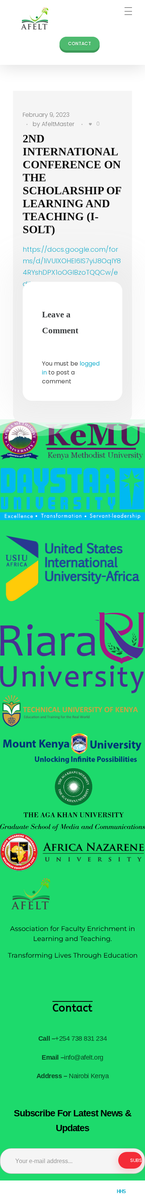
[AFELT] (31, 18)
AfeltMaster (58, 124)
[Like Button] (90, 124)
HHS (121, 1191)
